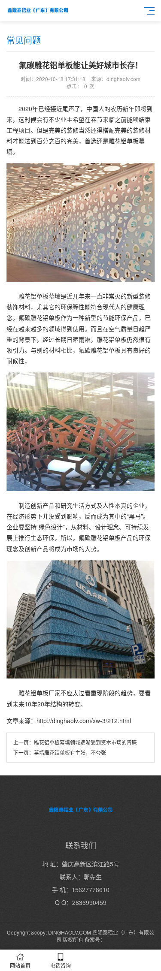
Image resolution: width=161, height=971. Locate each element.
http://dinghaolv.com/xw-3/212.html (83, 720)
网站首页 (20, 965)
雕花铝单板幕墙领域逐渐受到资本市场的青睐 (85, 742)
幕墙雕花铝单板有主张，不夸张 (70, 752)
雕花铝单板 (33, 692)
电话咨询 (60, 965)
